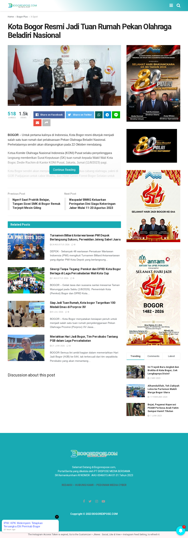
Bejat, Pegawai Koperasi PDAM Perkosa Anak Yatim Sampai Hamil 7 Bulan (163, 408)
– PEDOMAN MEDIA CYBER (110, 485)
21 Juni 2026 (58, 346)
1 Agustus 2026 (60, 278)
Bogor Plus (22, 16)
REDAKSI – (68, 485)
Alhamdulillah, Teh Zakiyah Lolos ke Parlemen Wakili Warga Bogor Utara (163, 389)
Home (11, 16)
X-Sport (34, 16)
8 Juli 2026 (57, 312)
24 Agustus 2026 (60, 244)
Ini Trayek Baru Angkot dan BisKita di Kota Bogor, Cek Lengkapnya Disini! (163, 370)
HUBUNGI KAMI (84, 485)
